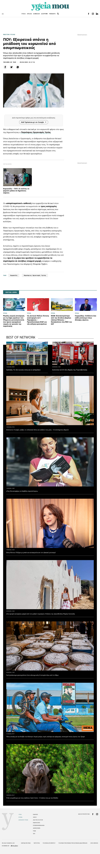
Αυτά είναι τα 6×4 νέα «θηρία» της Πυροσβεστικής (69, 370)
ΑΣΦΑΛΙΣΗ (36, 14)
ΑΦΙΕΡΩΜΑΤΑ (36, 828)
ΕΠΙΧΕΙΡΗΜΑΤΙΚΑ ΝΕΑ (38, 825)
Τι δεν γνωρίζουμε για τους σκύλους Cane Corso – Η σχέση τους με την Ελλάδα (32, 798)
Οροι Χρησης (94, 843)
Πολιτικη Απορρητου (49, 843)
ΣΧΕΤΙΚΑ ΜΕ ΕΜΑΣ (26, 843)
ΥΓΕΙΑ (23, 14)
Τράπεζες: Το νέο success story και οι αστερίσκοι (23, 370)
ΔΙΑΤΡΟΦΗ (44, 14)
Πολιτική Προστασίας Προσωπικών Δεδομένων (72, 843)
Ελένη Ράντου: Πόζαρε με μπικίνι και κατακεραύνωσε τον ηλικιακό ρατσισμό (31, 552)
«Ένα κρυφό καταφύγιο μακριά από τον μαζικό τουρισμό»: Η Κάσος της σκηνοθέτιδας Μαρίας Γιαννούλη (40, 614)
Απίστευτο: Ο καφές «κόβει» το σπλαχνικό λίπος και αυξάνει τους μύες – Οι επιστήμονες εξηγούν (37, 430)
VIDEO (35, 817)
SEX (34, 833)
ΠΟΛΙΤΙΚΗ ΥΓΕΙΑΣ (9, 34)
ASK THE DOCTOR (38, 820)
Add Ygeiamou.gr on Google (32, 122)
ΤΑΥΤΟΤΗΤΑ (37, 843)
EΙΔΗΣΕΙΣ (35, 814)
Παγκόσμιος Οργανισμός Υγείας (35, 275)
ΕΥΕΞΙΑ (29, 14)
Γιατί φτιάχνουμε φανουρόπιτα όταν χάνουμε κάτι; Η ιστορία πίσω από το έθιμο (32, 675)
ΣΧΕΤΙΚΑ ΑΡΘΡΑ (11, 292)
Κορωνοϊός (13, 275)
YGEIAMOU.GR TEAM (9, 62)
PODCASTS (52, 14)
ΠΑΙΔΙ (34, 831)
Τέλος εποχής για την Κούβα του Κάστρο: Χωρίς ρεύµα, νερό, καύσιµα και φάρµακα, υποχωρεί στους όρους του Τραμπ (45, 737)
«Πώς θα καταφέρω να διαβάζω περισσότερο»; (22, 491)
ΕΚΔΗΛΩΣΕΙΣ (36, 822)
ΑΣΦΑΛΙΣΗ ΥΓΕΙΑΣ (23, 820)
